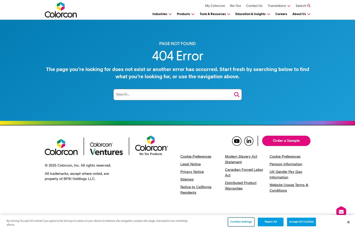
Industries (159, 14)
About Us (299, 14)
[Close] (348, 222)
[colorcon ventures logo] (106, 148)
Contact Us (254, 5)
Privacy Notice (192, 172)
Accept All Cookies (301, 222)
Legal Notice (190, 164)
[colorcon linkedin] (249, 141)
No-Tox (235, 5)
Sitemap (187, 180)
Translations (277, 5)
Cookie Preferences (195, 157)
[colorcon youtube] (236, 141)
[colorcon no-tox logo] (151, 145)
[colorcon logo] (61, 147)
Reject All (271, 222)
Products (183, 14)
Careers (281, 14)
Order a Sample (286, 140)
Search (301, 5)
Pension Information (286, 164)
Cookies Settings (241, 222)
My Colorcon (215, 5)
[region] (177, 222)
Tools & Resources (213, 14)
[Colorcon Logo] (64, 10)
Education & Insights (250, 14)
